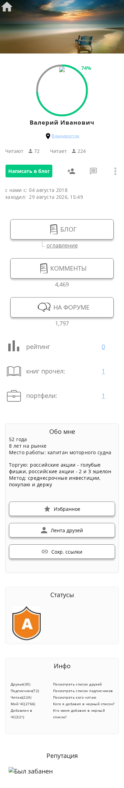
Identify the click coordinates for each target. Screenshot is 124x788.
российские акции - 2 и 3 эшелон (70, 471)
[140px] (62, 70)
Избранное (67, 509)
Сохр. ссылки (66, 551)
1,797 (62, 322)
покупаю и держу (30, 484)
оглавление (62, 244)
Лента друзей (67, 530)
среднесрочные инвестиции (64, 478)
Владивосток (65, 136)
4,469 (62, 283)
